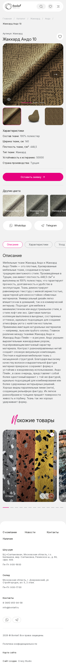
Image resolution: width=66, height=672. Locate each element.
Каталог (21, 18)
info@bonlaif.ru (11, 607)
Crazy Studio (25, 661)
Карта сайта (9, 652)
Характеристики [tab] (38, 244)
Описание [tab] (12, 244)
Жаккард (35, 18)
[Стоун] (30, 466)
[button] (55, 74)
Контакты (53, 532)
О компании (10, 532)
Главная (7, 18)
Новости (30, 532)
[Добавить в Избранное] (60, 36)
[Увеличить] (8, 99)
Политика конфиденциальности (20, 643)
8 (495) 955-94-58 (13, 602)
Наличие (8, 538)
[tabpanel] (33, 328)
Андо (47, 18)
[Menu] (58, 6)
